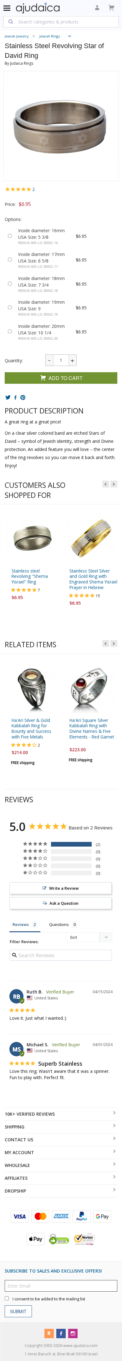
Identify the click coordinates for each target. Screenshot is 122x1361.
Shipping (14, 1127)
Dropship (15, 1191)
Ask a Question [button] (64, 903)
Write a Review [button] (64, 888)
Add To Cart (65, 378)
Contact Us (19, 1140)
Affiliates (16, 1178)
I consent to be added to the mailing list (49, 1299)
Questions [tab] (59, 924)
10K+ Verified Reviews (30, 1114)
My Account (19, 1152)
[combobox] (61, 21)
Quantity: (14, 360)
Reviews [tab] (21, 924)
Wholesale (17, 1165)
